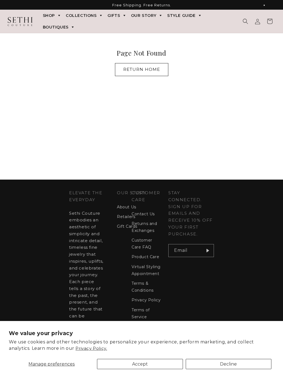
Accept (140, 364)
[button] (245, 21)
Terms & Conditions (143, 287)
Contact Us (143, 213)
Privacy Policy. (91, 348)
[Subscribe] (207, 250)
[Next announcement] (267, 5)
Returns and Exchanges (144, 227)
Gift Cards (127, 226)
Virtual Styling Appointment (146, 270)
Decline (228, 364)
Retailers (126, 216)
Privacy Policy (146, 299)
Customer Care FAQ (142, 244)
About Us (126, 206)
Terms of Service (141, 313)
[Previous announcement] (16, 5)
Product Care (145, 256)
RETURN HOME (141, 69)
